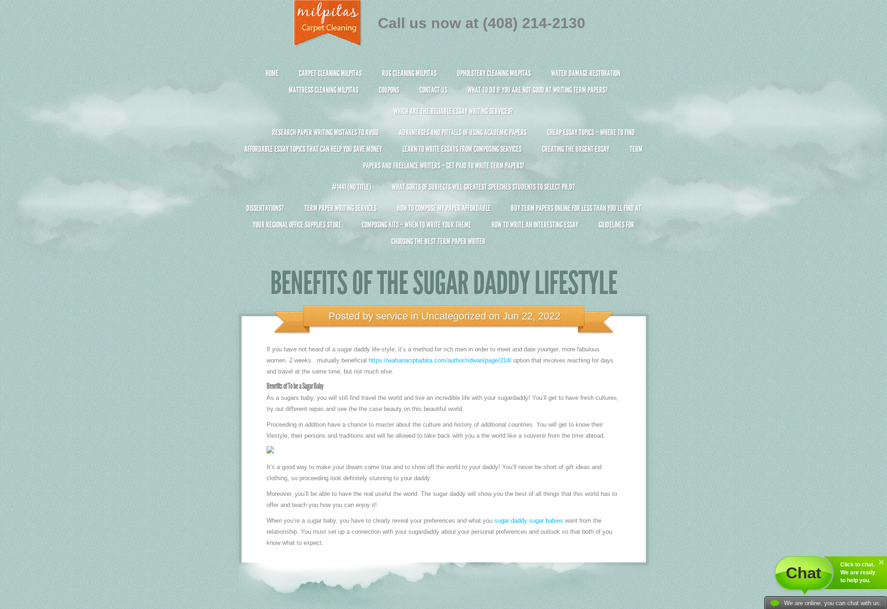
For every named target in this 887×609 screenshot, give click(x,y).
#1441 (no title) (351, 187)
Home (272, 73)
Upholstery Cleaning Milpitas (494, 73)
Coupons (389, 90)
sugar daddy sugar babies (528, 520)
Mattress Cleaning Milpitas (323, 90)
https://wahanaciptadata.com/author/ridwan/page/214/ (440, 360)
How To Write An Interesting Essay (535, 225)
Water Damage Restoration (585, 73)
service (392, 316)
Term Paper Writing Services (340, 208)
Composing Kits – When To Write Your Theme (416, 225)
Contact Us (433, 90)
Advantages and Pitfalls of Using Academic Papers (463, 132)
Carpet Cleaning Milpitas (330, 73)
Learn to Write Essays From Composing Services (462, 149)
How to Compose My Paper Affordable (444, 208)
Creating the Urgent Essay (575, 149)
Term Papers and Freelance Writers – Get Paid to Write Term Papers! (503, 157)
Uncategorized (453, 316)
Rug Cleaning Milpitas (409, 73)
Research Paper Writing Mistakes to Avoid (325, 132)
